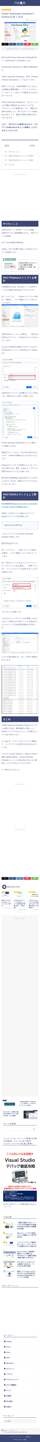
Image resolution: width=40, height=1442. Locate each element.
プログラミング (6, 9)
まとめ (11, 164)
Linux (8, 1347)
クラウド (9, 1374)
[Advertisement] (20, 196)
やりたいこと (14, 152)
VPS (8, 1358)
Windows (10, 1363)
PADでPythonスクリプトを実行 (21, 156)
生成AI (8, 1407)
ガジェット (10, 1369)
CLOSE (32, 145)
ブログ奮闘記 (11, 1385)
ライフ (8, 1390)
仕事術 (8, 1396)
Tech (8, 1352)
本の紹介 (9, 1401)
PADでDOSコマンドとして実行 (21, 160)
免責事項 (27, 1436)
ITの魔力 (20, 3)
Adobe (9, 1341)
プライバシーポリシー (16, 1436)
